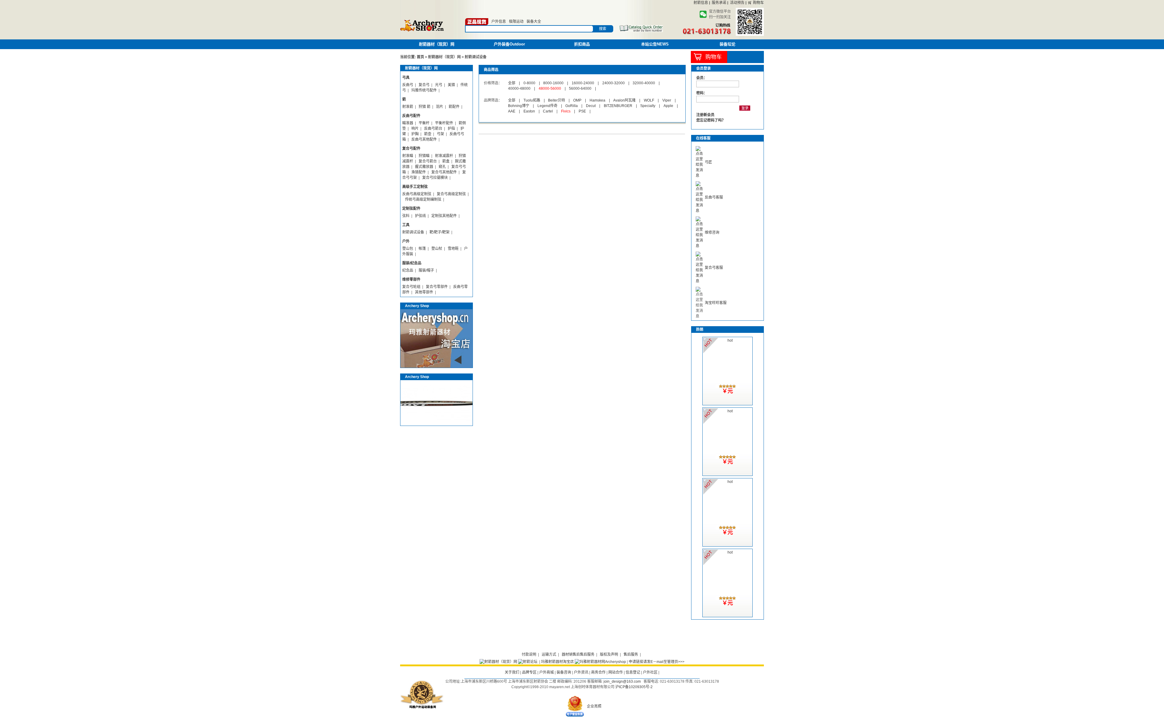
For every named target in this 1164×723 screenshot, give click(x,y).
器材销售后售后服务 (578, 654)
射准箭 (407, 107)
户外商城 (546, 672)
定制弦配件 (411, 208)
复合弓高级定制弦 (451, 194)
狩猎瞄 (424, 156)
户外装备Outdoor (509, 44)
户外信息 (498, 21)
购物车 (758, 3)
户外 (406, 241)
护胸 (415, 134)
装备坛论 (727, 44)
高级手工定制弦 (415, 187)
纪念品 (407, 270)
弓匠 (708, 162)
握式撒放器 (424, 167)
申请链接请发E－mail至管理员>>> (656, 662)
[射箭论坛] (527, 662)
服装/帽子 (426, 270)
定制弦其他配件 (444, 216)
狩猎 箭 (424, 107)
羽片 (439, 107)
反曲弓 (407, 85)
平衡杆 (424, 123)
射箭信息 (701, 3)
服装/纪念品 (411, 263)
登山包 (407, 248)
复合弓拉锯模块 (435, 178)
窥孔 (442, 167)
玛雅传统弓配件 (424, 90)
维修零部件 (411, 279)
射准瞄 (407, 156)
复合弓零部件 (437, 287)
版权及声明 (609, 654)
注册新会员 (705, 115)
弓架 (440, 134)
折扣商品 (582, 44)
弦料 (406, 216)
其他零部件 (424, 292)
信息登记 (633, 672)
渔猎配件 (418, 172)
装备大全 (534, 21)
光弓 (438, 85)
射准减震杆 (444, 156)
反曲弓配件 (411, 116)
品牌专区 (529, 672)
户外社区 (650, 672)
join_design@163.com (622, 681)
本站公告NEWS (655, 44)
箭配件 (454, 107)
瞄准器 (407, 123)
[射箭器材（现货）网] (498, 662)
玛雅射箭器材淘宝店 (557, 662)
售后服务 (631, 654)
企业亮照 (594, 706)
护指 (451, 128)
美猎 (451, 85)
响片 (415, 128)
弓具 (406, 77)
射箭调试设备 (413, 232)
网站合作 (615, 672)
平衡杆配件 (444, 123)
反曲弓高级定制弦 (416, 194)
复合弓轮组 (411, 287)
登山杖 (436, 248)
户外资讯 (581, 672)
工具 (406, 225)
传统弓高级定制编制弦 (423, 199)
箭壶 (427, 134)
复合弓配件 (411, 148)
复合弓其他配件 (444, 172)
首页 (420, 57)
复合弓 (424, 85)
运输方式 (549, 654)
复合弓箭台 (428, 161)
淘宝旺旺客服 (716, 303)
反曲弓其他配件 (424, 139)
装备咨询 (564, 672)
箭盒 (446, 161)
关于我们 (512, 672)
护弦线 (420, 216)
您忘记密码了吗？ (710, 120)
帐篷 (422, 248)
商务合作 (598, 672)
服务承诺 (719, 3)
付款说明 (529, 654)
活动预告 (737, 3)
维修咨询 (712, 232)
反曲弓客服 (714, 197)
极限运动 (516, 21)
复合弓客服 (714, 268)
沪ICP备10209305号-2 (634, 687)
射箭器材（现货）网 (436, 44)
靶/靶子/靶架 (440, 232)
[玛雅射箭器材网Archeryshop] (600, 662)
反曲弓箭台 (433, 128)
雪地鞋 (453, 248)
